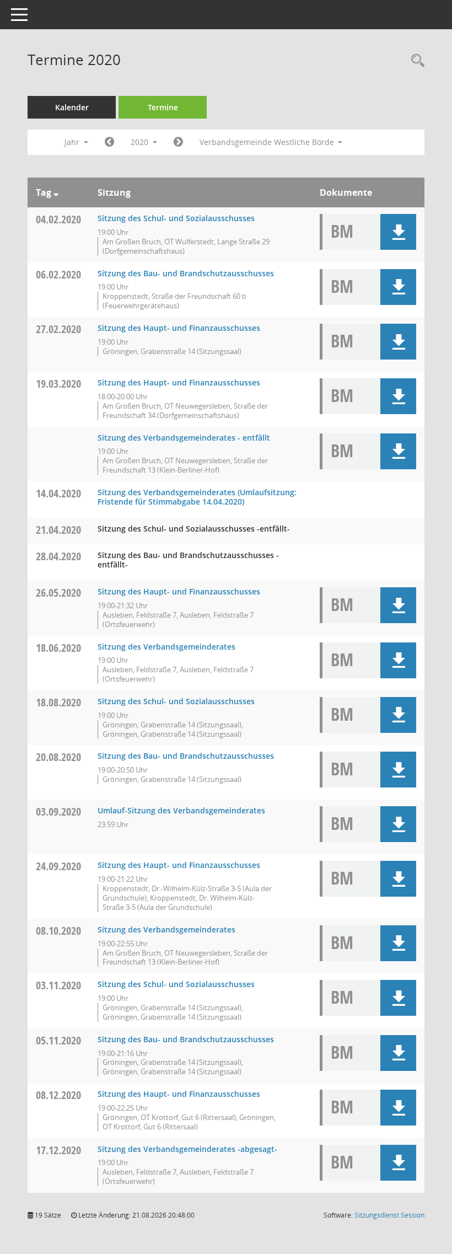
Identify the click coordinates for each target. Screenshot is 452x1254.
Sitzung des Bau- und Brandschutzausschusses (186, 273)
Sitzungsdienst (389, 1215)
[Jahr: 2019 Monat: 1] (109, 142)
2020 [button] (140, 142)
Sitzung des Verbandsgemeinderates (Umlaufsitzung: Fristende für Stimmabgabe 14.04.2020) (197, 497)
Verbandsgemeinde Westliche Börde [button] (268, 142)
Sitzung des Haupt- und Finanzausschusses (179, 328)
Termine (163, 107)
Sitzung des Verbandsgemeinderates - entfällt (184, 437)
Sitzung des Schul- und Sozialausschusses (176, 218)
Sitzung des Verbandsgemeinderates (166, 646)
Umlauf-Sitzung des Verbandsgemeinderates (181, 810)
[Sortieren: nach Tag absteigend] (55, 192)
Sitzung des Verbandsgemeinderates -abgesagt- (187, 1149)
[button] (398, 232)
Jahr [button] (73, 142)
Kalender (72, 107)
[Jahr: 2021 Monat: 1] (178, 142)
